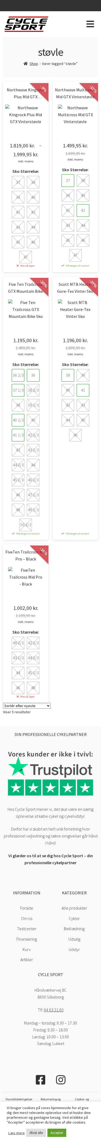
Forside (26, 908)
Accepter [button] (57, 1133)
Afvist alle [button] (36, 1133)
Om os (26, 918)
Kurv (27, 949)
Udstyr (74, 949)
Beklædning (74, 928)
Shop (34, 63)
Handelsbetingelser (19, 1099)
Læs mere (16, 1133)
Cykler (74, 918)
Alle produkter (74, 908)
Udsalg (74, 939)
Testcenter (26, 928)
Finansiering (26, 939)
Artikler (26, 959)
